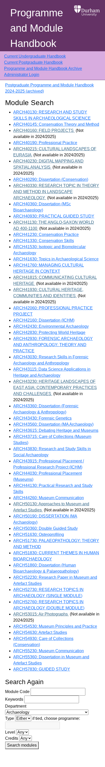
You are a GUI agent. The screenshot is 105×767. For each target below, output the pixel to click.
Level (10, 732)
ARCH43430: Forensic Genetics (42, 418)
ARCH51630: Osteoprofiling (38, 534)
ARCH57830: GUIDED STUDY (41, 669)
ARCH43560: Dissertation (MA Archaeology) (53, 424)
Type (9, 718)
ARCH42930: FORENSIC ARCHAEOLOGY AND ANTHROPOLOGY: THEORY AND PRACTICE (53, 344)
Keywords (14, 699)
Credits (11, 738)
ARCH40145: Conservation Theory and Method (56, 124)
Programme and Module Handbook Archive (43, 68)
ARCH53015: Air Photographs (41, 614)
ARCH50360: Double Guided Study (45, 528)
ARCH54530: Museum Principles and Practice (55, 626)
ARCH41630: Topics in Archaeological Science (56, 259)
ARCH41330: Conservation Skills (43, 240)
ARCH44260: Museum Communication (48, 498)
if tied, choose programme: (56, 718)
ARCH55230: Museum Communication (48, 651)
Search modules (22, 745)
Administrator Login (21, 74)
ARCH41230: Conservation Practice (46, 234)
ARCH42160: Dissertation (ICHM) (43, 320)
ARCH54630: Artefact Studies (40, 632)
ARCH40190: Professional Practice (45, 143)
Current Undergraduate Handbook (35, 56)
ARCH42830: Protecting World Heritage (49, 332)
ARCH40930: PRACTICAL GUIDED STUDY (53, 216)
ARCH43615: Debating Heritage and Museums (55, 430)
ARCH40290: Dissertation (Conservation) (50, 179)
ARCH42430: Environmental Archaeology (51, 326)
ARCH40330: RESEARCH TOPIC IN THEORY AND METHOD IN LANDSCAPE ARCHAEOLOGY (56, 191)
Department (15, 706)
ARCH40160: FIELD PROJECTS (44, 130)
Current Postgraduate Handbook (33, 62)
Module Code (17, 691)
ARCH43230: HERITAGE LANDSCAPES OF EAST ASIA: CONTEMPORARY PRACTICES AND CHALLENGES (55, 387)
